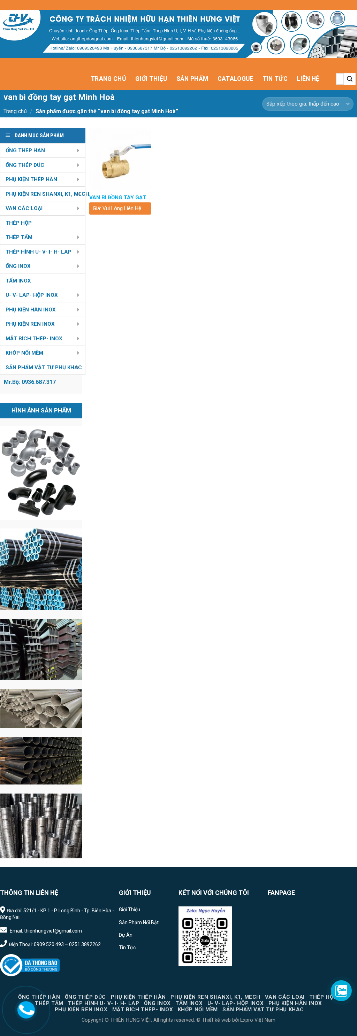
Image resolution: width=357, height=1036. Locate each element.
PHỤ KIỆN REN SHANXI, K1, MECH (45, 194)
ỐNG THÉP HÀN (25, 150)
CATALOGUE (235, 78)
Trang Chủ (108, 78)
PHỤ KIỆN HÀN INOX (31, 310)
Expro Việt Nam (257, 1020)
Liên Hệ (308, 78)
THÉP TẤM (19, 237)
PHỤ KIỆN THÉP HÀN (31, 179)
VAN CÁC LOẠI (24, 208)
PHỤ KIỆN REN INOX (30, 324)
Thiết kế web (216, 1020)
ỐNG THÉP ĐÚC (25, 165)
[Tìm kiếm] (350, 79)
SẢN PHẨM (192, 78)
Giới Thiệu (151, 78)
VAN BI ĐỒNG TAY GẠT (117, 197)
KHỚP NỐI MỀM (24, 353)
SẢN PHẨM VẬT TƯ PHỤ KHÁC (44, 367)
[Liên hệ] (26, 1009)
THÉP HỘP (19, 223)
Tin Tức (275, 78)
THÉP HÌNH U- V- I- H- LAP (38, 252)
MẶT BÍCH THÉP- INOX (34, 338)
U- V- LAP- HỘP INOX (32, 295)
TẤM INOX (18, 281)
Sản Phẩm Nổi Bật (139, 922)
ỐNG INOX (18, 266)
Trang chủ (15, 111)
